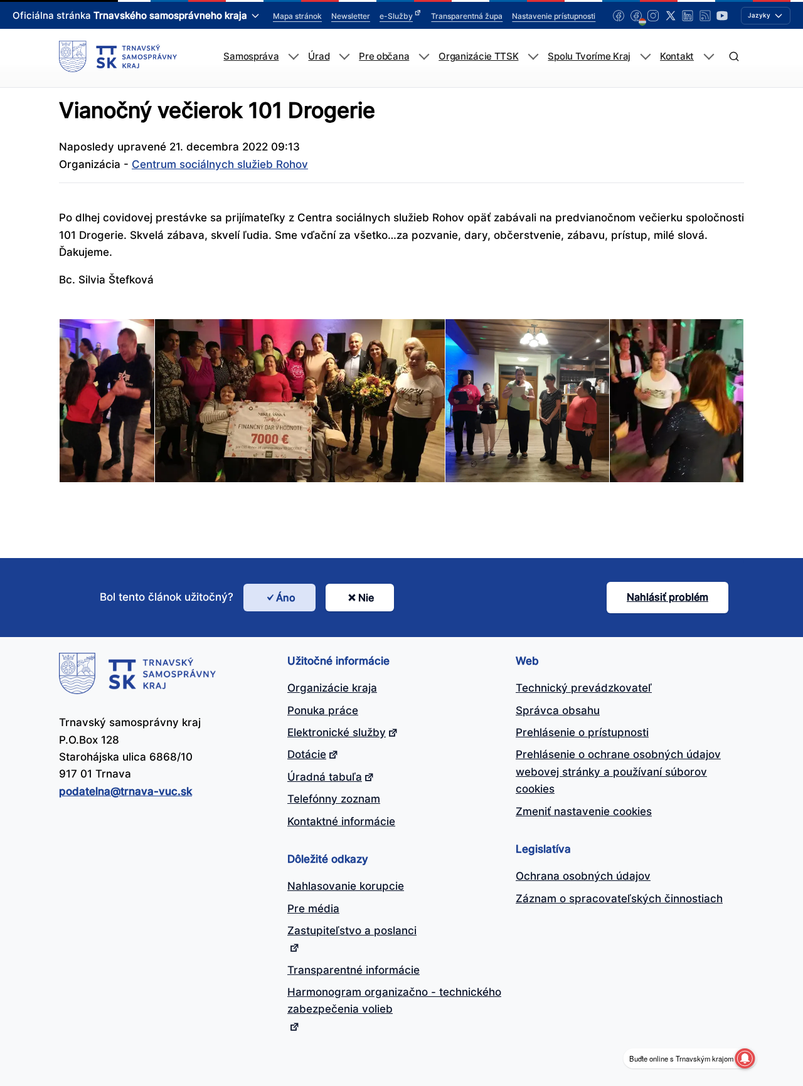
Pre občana (384, 56)
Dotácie (306, 754)
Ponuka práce (322, 710)
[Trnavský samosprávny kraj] (118, 56)
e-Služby (396, 16)
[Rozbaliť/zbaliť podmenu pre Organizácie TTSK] (532, 56)
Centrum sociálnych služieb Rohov (220, 164)
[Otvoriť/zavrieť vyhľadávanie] (733, 56)
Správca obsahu (558, 710)
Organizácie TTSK (478, 56)
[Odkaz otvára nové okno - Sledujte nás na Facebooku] (618, 15)
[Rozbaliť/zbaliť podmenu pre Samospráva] (293, 56)
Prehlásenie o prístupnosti (582, 732)
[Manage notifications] (745, 1058)
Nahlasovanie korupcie (345, 886)
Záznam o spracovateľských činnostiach (619, 898)
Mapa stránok (297, 16)
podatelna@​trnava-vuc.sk (125, 791)
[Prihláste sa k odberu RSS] (705, 15)
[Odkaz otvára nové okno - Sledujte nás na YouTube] (722, 15)
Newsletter (350, 16)
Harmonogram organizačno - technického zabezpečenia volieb (394, 1000)
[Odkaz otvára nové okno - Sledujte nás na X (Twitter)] (670, 15)
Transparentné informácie (353, 970)
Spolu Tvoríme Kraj (589, 56)
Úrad (318, 56)
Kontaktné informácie (341, 821)
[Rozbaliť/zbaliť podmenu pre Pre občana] (423, 56)
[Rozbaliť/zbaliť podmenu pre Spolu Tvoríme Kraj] (645, 56)
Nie (366, 597)
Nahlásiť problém (667, 597)
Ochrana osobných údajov (583, 876)
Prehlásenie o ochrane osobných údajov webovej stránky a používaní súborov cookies (618, 771)
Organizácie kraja (332, 688)
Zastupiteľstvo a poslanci (352, 930)
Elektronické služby (336, 732)
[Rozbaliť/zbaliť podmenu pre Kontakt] (708, 56)
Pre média (313, 908)
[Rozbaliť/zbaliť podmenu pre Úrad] (344, 56)
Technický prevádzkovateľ (584, 688)
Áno (285, 597)
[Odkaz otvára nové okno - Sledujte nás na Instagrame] (653, 15)
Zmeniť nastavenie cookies (584, 811)
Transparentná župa (467, 16)
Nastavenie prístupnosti (553, 16)
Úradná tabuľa (324, 777)
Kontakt (677, 56)
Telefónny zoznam (333, 799)
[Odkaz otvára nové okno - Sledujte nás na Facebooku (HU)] (636, 15)
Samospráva (251, 56)
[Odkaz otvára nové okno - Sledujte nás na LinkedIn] (687, 15)
